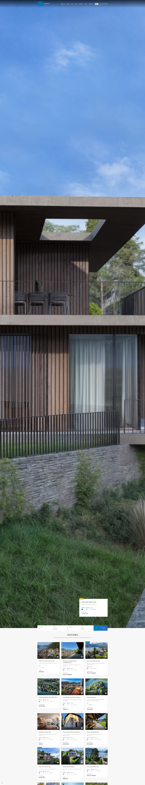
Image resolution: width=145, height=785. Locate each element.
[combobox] (58, 629)
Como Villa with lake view (93, 732)
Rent (76, 3)
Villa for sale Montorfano (68, 766)
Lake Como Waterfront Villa (90, 602)
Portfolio (80, 3)
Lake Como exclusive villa (93, 661)
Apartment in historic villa (45, 732)
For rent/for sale (70, 626)
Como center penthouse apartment (71, 732)
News (85, 3)
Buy (72, 3)
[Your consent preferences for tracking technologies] (2, 783)
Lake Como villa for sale (44, 766)
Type (82, 626)
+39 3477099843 (105, 3)
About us (63, 3)
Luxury (68, 3)
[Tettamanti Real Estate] (43, 5)
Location (54, 626)
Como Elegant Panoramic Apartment (72, 697)
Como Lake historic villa (92, 766)
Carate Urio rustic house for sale (46, 661)
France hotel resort (91, 697)
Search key (41, 626)
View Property (48, 655)
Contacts (90, 3)
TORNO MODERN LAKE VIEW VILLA (48, 697)
